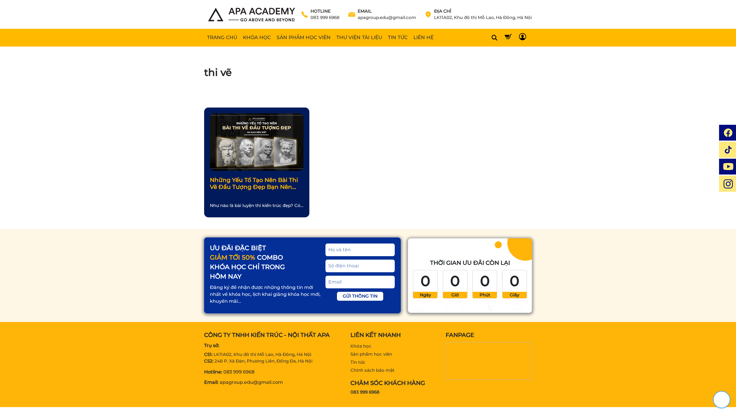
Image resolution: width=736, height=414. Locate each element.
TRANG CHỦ (222, 37)
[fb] (727, 132)
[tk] (727, 149)
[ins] (727, 183)
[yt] (727, 166)
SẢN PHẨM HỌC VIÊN (304, 37)
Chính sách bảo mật (372, 370)
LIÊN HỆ (423, 37)
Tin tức (357, 362)
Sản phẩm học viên (371, 354)
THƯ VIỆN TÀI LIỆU (359, 37)
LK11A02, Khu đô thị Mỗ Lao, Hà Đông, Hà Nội (262, 354)
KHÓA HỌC (257, 37)
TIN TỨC (398, 37)
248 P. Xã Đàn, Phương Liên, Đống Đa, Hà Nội (263, 361)
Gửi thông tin (360, 296)
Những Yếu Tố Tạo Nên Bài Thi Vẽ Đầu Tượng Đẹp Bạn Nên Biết (254, 184)
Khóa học (360, 346)
